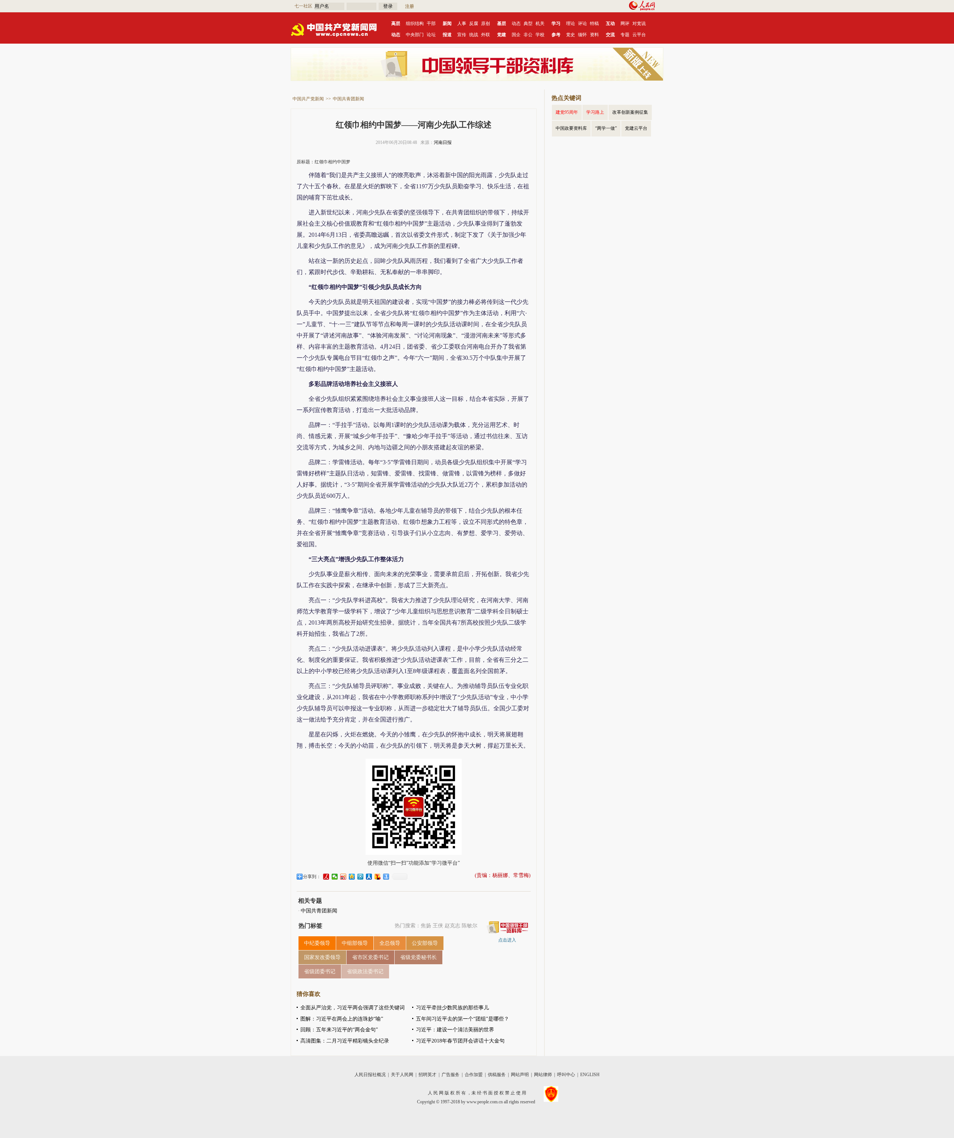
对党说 (639, 23)
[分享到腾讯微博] (360, 877)
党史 (570, 34)
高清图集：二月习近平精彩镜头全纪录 (344, 1041)
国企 (516, 34)
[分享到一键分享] (386, 877)
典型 (528, 23)
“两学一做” (606, 128)
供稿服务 (497, 1074)
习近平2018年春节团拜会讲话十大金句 (460, 1041)
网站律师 (543, 1074)
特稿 (594, 23)
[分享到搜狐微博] (378, 877)
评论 (582, 23)
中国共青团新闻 (348, 98)
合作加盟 (474, 1074)
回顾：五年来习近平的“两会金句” (339, 1029)
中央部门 (415, 34)
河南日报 (443, 142)
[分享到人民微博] (326, 877)
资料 (594, 34)
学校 (540, 34)
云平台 (639, 34)
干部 (431, 23)
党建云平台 (636, 128)
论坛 (431, 34)
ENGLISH (590, 1074)
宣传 (461, 34)
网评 (624, 23)
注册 (409, 6)
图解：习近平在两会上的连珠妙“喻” (341, 1019)
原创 (485, 23)
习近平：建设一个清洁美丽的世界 (455, 1029)
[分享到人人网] (369, 877)
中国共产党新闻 (308, 98)
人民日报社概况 (370, 1074)
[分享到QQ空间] (352, 877)
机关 (540, 23)
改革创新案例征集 (630, 112)
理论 (570, 23)
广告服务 (450, 1074)
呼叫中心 (566, 1074)
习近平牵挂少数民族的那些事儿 (452, 1007)
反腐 (473, 23)
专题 (624, 34)
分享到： (312, 876)
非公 (528, 34)
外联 (485, 34)
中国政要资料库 (571, 128)
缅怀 (582, 34)
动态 (516, 23)
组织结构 (415, 23)
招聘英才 (427, 1074)
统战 (473, 34)
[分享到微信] (335, 877)
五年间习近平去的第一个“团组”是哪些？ (462, 1019)
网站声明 (520, 1074)
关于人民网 (402, 1074)
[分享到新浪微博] (343, 877)
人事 (461, 23)
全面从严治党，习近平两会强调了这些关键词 (352, 1007)
